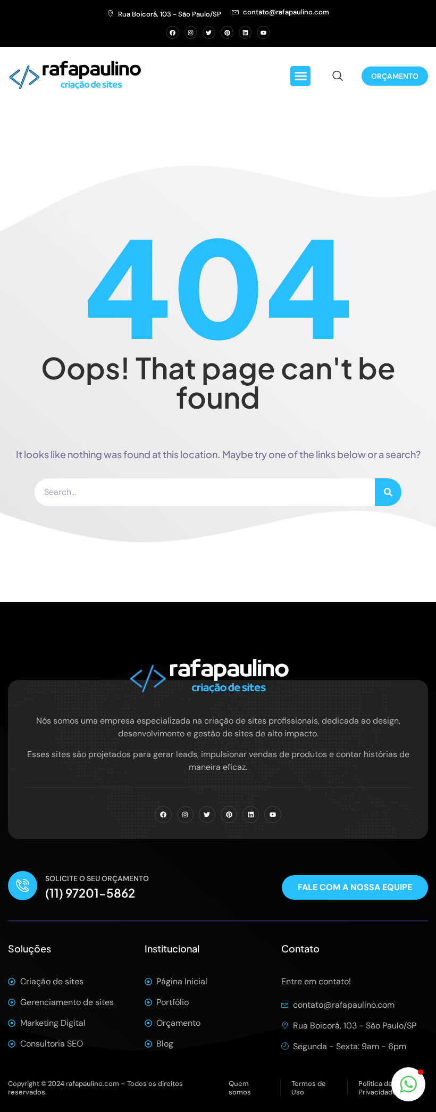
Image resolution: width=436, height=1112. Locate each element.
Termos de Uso (308, 1088)
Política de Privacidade (377, 1088)
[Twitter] (209, 32)
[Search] (388, 492)
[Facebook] (172, 32)
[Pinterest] (227, 32)
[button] (300, 76)
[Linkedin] (245, 32)
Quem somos (240, 1088)
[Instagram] (191, 32)
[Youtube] (263, 32)
